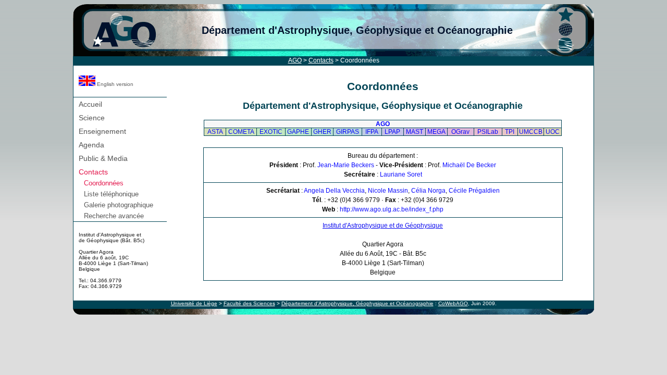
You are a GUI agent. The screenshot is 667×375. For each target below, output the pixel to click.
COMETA (241, 131)
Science (92, 118)
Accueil (90, 104)
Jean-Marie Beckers (345, 165)
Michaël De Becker (469, 165)
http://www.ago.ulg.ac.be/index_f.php (391, 209)
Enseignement (102, 131)
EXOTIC (271, 131)
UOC (553, 131)
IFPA (371, 131)
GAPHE (298, 131)
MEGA (436, 131)
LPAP (392, 131)
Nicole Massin (388, 190)
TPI (509, 131)
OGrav (460, 131)
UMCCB (530, 131)
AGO (295, 60)
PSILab (487, 131)
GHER (322, 131)
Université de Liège (194, 303)
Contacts (321, 60)
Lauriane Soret (401, 174)
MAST (414, 131)
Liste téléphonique (111, 194)
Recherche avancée (114, 216)
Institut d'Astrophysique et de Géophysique (383, 225)
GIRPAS (347, 131)
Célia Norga (428, 190)
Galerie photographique (118, 205)
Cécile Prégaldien (474, 190)
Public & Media (103, 158)
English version (114, 84)
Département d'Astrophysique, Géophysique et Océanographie (357, 30)
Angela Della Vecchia (334, 190)
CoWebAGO (453, 303)
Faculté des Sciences (249, 303)
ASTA (215, 131)
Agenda (91, 145)
